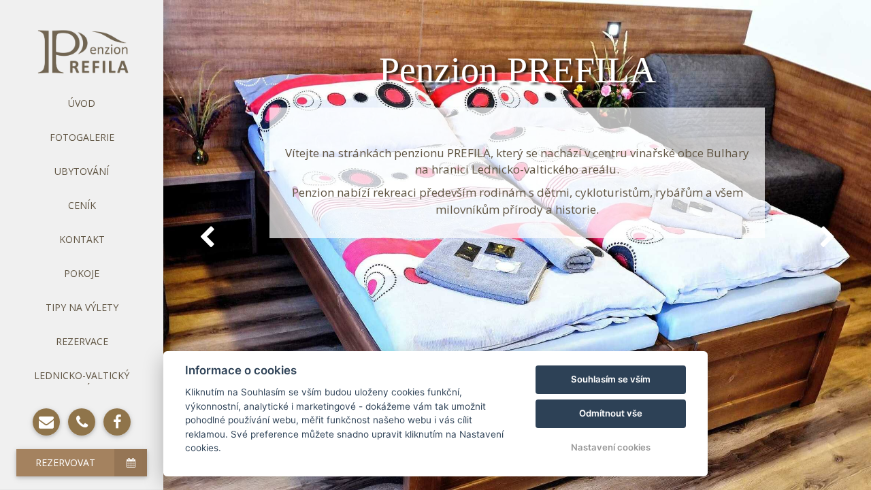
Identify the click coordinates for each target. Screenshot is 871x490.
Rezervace (82, 341)
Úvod (81, 103)
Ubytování (81, 171)
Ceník (82, 205)
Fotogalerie (82, 137)
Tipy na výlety (82, 307)
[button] (207, 236)
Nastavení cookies (611, 447)
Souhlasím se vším (611, 379)
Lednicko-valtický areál (81, 382)
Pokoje (81, 273)
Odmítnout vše (610, 413)
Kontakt (82, 239)
